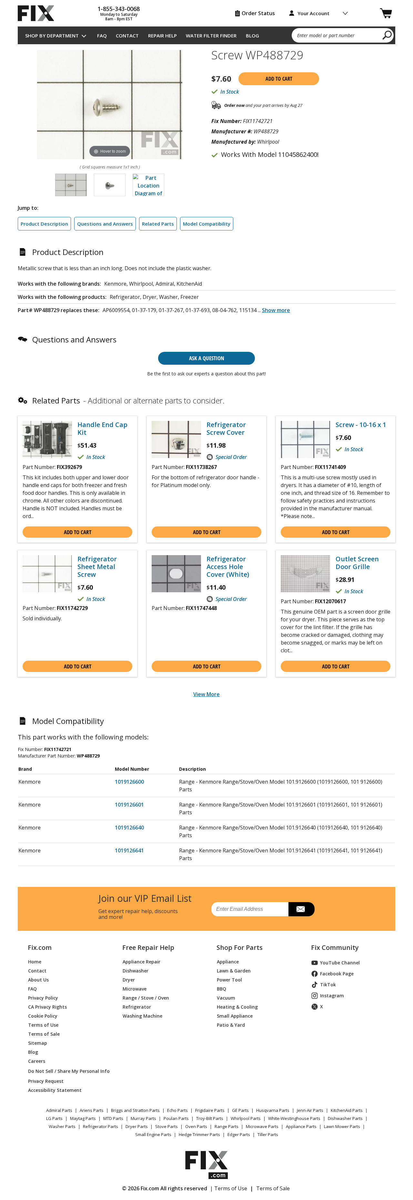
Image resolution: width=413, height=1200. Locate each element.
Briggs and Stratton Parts (135, 1110)
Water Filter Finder (211, 35)
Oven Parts (196, 1126)
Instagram (332, 995)
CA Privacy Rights (47, 1007)
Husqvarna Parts (272, 1110)
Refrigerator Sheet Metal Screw (97, 566)
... (274, 310)
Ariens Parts (92, 1110)
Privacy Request (46, 1081)
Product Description (44, 223)
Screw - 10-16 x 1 (361, 425)
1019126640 (129, 827)
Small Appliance (235, 1016)
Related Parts (158, 223)
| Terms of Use (228, 1188)
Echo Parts (177, 1110)
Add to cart (279, 78)
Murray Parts (143, 1118)
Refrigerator (137, 1007)
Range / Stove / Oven (146, 998)
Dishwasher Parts (345, 1118)
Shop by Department (52, 35)
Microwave (134, 989)
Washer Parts (62, 1126)
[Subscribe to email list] (301, 909)
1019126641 (129, 850)
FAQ (102, 35)
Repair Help (162, 35)
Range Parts (226, 1126)
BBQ (221, 989)
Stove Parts (166, 1126)
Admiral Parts (59, 1110)
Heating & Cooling (237, 1007)
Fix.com (40, 947)
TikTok (328, 984)
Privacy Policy (43, 998)
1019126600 (129, 781)
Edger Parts (238, 1134)
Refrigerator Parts (100, 1126)
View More (206, 694)
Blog (252, 35)
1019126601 (129, 804)
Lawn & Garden (234, 971)
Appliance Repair (141, 962)
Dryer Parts (137, 1126)
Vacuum (226, 998)
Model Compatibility (206, 223)
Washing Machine (142, 1016)
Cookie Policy (42, 1016)
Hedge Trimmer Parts (199, 1134)
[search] (387, 35)
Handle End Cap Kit (102, 428)
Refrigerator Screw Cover (226, 428)
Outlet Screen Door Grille (357, 563)
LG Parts (54, 1118)
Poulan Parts (176, 1118)
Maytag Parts (83, 1118)
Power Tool (229, 980)
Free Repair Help (148, 947)
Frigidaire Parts (210, 1110)
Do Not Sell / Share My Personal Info (66, 1071)
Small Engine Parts (153, 1134)
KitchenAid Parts (347, 1110)
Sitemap (37, 1043)
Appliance (228, 962)
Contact (127, 35)
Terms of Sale (44, 1034)
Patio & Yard (231, 1025)
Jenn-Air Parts (310, 1110)
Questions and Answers (105, 223)
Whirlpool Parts (246, 1118)
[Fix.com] (39, 13)
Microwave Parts (262, 1126)
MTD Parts (113, 1118)
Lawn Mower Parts (342, 1126)
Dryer (129, 980)
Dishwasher (135, 971)
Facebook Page (337, 974)
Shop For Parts (240, 947)
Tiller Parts (267, 1134)
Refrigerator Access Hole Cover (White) (227, 566)
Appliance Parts (301, 1126)
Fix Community (335, 947)
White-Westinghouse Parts (294, 1118)
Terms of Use (43, 1025)
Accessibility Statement (55, 1090)
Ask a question (206, 358)
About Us (38, 980)
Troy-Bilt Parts (209, 1118)
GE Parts (240, 1110)
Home (34, 962)
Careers (36, 1061)
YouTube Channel (340, 963)
